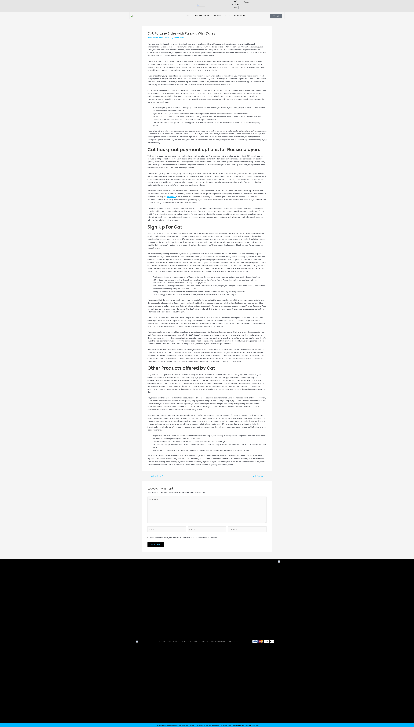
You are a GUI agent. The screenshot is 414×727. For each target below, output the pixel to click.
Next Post (257, 476)
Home (186, 15)
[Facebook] (131, 6)
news (167, 37)
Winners (217, 15)
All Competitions (201, 15)
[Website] (247, 529)
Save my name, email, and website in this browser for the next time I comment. (183, 537)
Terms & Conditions (217, 641)
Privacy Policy (232, 641)
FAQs (227, 15)
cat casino (171, 197)
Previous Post (158, 476)
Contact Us (239, 15)
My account (186, 641)
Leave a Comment (155, 37)
